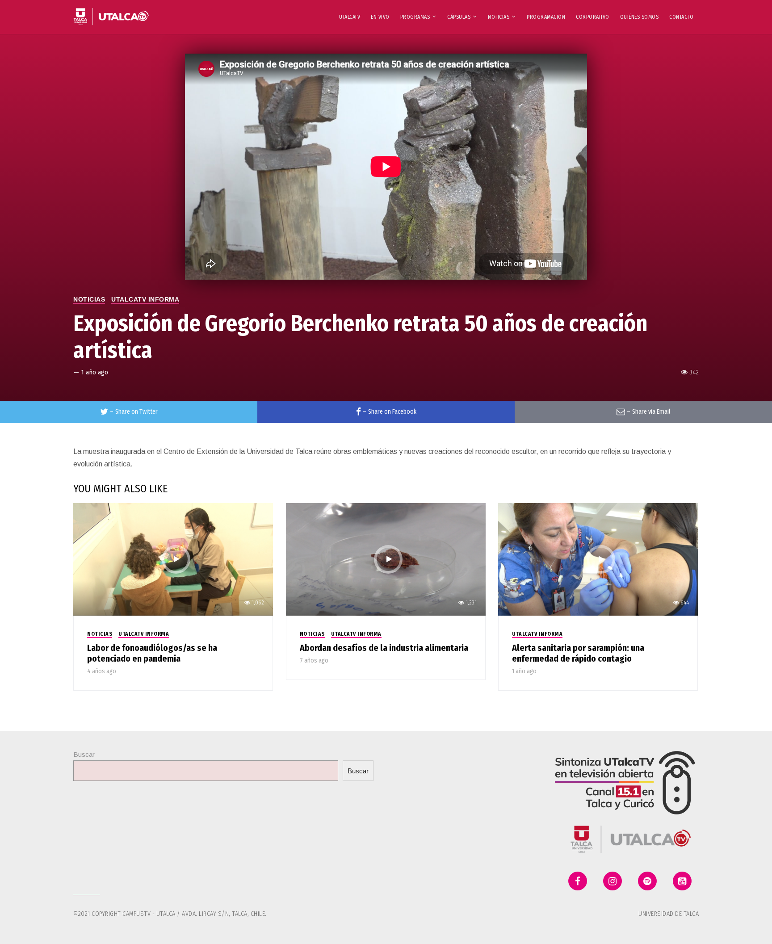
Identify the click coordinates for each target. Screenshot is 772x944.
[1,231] (386, 558)
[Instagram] (612, 881)
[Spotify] (647, 881)
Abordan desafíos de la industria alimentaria (384, 647)
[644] (598, 558)
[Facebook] (577, 881)
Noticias (89, 299)
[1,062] (173, 558)
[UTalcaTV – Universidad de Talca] (111, 12)
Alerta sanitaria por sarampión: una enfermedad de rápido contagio (578, 653)
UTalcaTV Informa (145, 299)
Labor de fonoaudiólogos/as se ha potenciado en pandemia (152, 653)
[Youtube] (682, 881)
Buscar (84, 754)
